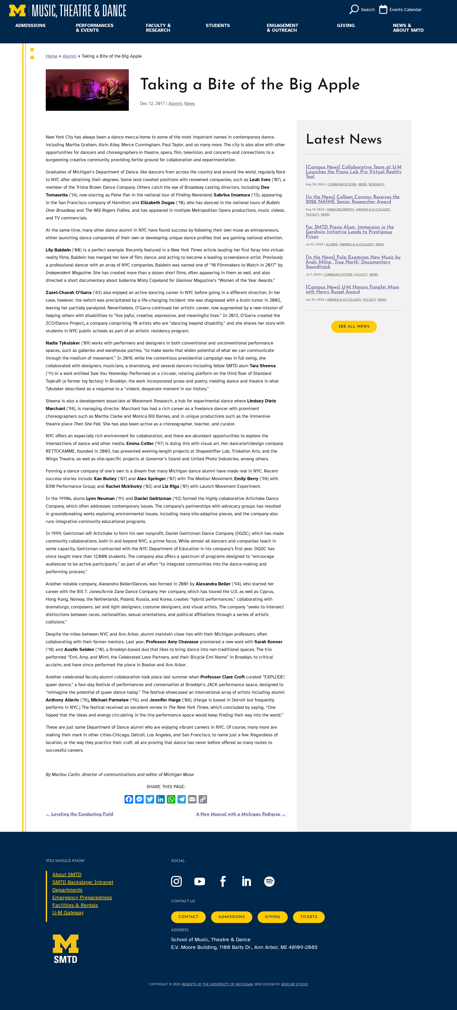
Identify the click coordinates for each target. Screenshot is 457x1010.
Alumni (69, 56)
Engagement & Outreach (282, 28)
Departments (67, 890)
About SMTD (66, 874)
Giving (346, 25)
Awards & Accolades (373, 209)
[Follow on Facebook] (228, 881)
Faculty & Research (158, 28)
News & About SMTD (408, 28)
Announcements (340, 209)
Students (218, 25)
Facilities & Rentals (75, 905)
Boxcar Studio (294, 984)
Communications (342, 184)
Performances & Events (94, 28)
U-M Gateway (68, 912)
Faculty (312, 214)
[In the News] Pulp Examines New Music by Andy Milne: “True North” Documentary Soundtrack (353, 262)
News (189, 103)
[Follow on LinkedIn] (251, 881)
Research (376, 184)
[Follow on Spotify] (274, 881)
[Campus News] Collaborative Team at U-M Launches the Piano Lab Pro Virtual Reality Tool (354, 172)
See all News (354, 327)
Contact (188, 917)
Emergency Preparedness (82, 897)
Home (51, 56)
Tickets (308, 917)
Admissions (30, 25)
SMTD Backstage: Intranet (82, 882)
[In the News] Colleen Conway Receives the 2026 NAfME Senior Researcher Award (353, 199)
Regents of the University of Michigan (217, 984)
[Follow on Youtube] (205, 881)
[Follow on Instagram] (181, 881)
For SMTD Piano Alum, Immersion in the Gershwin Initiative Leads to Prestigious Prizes (350, 232)
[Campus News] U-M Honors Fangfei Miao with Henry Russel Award (352, 290)
